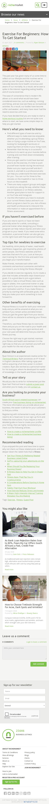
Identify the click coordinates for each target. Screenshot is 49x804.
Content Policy (30, 764)
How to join (6, 771)
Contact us (28, 761)
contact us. (36, 387)
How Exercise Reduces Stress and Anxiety (25, 490)
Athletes (25, 20)
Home (7, 20)
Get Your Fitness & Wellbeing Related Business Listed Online (23, 457)
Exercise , (12, 499)
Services (5, 758)
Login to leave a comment (36, 642)
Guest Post (28, 499)
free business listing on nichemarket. (29, 402)
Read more (9, 569)
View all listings (8, 755)
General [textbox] (8, 705)
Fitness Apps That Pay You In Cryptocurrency (20, 478)
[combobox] (24, 705)
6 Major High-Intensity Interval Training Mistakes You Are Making (25, 494)
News (15, 20)
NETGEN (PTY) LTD (30, 802)
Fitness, (19, 499)
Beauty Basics (32, 613)
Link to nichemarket (10, 774)
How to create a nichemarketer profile (24, 431)
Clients (27, 758)
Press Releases (28, 554)
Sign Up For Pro (11, 782)
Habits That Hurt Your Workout (21, 488)
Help (4, 764)
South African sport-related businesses (19, 399)
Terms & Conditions (10, 752)
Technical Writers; (10, 358)
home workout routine (12, 118)
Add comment (38, 664)
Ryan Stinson (39, 42)
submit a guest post (35, 384)
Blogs (26, 755)
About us (5, 761)
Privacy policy (29, 752)
